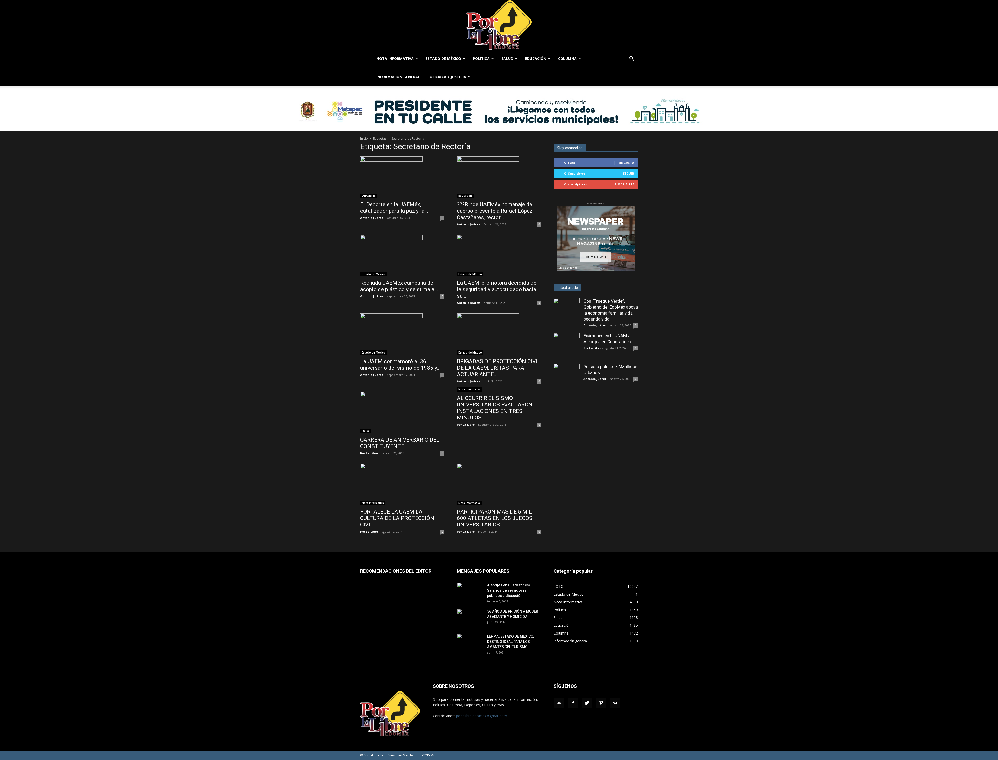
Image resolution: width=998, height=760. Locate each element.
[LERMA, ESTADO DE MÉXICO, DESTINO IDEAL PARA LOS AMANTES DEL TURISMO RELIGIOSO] (470, 642)
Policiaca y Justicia (446, 76)
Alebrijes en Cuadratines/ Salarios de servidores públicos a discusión (508, 590)
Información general (398, 76)
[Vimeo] (601, 703)
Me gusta (626, 162)
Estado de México (443, 58)
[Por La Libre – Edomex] (499, 25)
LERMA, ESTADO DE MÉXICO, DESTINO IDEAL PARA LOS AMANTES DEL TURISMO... (510, 641)
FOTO (365, 431)
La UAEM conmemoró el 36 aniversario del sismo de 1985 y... (400, 364)
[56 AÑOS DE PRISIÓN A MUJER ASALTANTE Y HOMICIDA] (470, 618)
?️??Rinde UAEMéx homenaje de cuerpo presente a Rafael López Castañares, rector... (495, 211)
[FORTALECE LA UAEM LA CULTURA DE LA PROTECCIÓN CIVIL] (402, 484)
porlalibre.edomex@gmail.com (481, 715)
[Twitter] (587, 703)
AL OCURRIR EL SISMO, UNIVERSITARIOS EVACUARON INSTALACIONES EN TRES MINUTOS (495, 408)
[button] (631, 59)
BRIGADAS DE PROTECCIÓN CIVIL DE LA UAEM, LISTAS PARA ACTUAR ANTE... (498, 367)
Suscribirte (624, 184)
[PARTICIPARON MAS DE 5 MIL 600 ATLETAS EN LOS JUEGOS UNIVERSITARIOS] (499, 484)
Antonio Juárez (371, 218)
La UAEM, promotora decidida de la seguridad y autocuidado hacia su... (496, 289)
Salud (507, 58)
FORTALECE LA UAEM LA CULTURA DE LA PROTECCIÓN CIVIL (397, 518)
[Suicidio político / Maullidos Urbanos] (567, 377)
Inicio (364, 138)
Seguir (628, 173)
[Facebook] (573, 703)
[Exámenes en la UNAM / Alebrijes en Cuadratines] (567, 346)
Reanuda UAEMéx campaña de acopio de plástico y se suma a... (399, 286)
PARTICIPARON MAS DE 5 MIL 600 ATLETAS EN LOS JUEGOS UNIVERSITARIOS (495, 518)
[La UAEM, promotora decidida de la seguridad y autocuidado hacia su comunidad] (499, 255)
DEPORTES (369, 195)
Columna (567, 58)
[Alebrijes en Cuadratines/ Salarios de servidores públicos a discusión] (470, 592)
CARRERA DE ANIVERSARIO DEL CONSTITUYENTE (399, 443)
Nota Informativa (395, 58)
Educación (535, 58)
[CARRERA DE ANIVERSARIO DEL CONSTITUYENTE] (402, 412)
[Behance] (559, 703)
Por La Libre (369, 453)
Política (481, 58)
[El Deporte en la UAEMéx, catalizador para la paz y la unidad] (402, 177)
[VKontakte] (615, 703)
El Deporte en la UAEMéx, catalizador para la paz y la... (394, 207)
